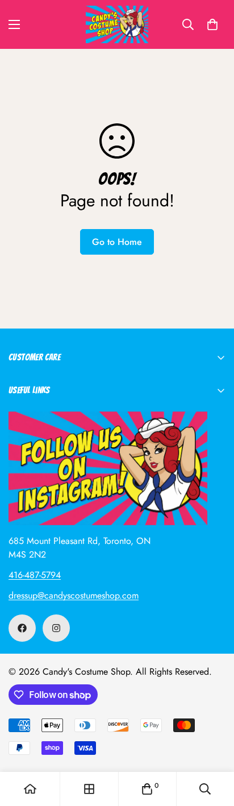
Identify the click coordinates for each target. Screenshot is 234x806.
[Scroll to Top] (213, 745)
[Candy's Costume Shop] (117, 24)
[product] (30, 789)
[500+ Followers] (22, 628)
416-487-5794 (35, 574)
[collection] (89, 789)
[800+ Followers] (56, 628)
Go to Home (117, 241)
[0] (212, 24)
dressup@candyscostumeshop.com (74, 595)
